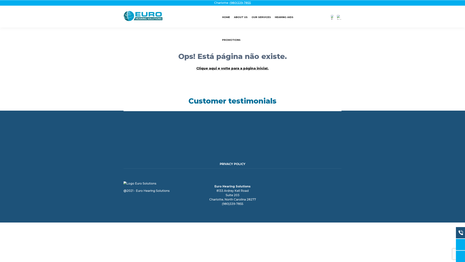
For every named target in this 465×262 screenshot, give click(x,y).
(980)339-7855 (240, 3)
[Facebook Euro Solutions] (332, 17)
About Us (241, 17)
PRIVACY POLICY (232, 164)
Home (226, 17)
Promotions (231, 39)
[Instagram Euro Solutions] (339, 17)
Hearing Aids (284, 17)
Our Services (261, 17)
